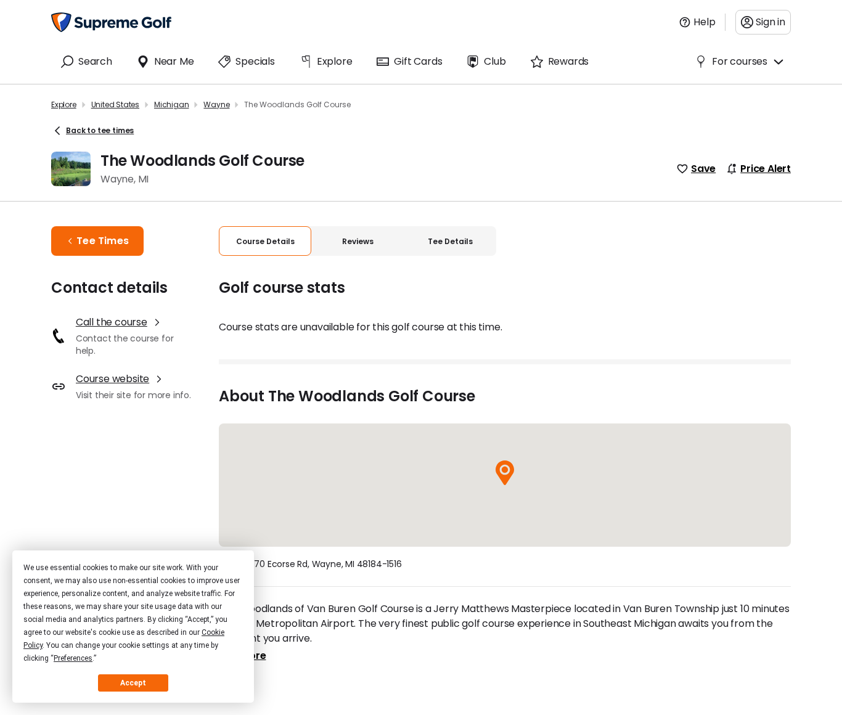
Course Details (265, 241)
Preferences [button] (73, 658)
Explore (63, 104)
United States (115, 104)
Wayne (216, 104)
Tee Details (450, 241)
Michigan (171, 104)
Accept (133, 683)
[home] (111, 22)
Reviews (358, 241)
